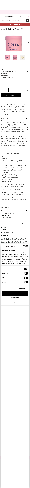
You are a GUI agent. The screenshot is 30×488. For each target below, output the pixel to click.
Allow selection (15, 297)
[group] (14, 216)
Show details (22, 288)
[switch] (26, 273)
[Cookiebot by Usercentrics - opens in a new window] (22, 246)
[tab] (16, 223)
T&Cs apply (19, 24)
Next (28, 42)
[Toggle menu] (2, 16)
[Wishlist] (21, 16)
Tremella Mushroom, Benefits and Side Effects (14, 189)
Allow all (15, 292)
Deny (15, 302)
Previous (2, 42)
